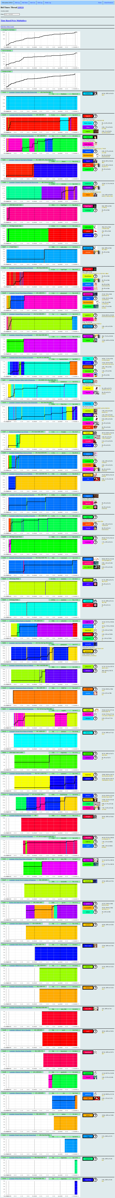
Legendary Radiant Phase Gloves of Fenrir (20, 453)
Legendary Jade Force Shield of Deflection (20, 643)
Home (100, 2)
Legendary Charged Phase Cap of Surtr (19, 314)
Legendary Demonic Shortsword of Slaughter (21, 136)
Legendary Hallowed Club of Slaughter (20, 1030)
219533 (21, 7)
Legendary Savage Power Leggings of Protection (22, 880)
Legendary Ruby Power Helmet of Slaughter (21, 357)
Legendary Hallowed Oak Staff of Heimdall (20, 160)
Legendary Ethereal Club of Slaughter (20, 1072)
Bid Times (25, 2)
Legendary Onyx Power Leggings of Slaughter (21, 495)
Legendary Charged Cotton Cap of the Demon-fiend (23, 92)
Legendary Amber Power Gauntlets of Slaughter (22, 516)
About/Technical (108, 2)
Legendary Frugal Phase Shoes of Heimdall (20, 1007)
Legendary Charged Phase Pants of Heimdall (21, 268)
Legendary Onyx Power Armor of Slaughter (21, 836)
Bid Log (17, 2)
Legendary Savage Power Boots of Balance (21, 293)
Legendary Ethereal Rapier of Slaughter (20, 621)
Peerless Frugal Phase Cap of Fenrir (18, 432)
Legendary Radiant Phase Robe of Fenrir (20, 815)
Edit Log (40, 2)
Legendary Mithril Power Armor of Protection (21, 965)
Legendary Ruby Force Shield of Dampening (21, 709)
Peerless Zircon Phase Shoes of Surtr (19, 794)
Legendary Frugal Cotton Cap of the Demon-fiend (22, 1135)
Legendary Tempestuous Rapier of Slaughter (21, 688)
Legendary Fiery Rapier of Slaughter (19, 923)
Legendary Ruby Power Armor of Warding (20, 944)
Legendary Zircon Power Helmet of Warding (21, 986)
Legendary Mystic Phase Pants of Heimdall (20, 558)
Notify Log (48, 2)
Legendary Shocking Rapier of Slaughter (20, 773)
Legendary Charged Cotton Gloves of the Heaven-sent (23, 182)
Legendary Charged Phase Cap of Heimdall (20, 335)
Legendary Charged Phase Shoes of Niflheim (21, 665)
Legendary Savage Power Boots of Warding (21, 731)
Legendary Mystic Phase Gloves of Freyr (20, 1157)
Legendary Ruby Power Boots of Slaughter (20, 115)
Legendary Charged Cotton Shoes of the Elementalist (23, 402)
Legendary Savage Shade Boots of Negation (21, 1114)
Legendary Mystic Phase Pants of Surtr (19, 1178)
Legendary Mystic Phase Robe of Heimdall (20, 859)
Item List (32, 2)
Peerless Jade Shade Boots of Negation (19, 902)
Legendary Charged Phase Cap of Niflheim (20, 474)
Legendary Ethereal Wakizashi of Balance (21, 1093)
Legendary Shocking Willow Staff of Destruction (22, 380)
